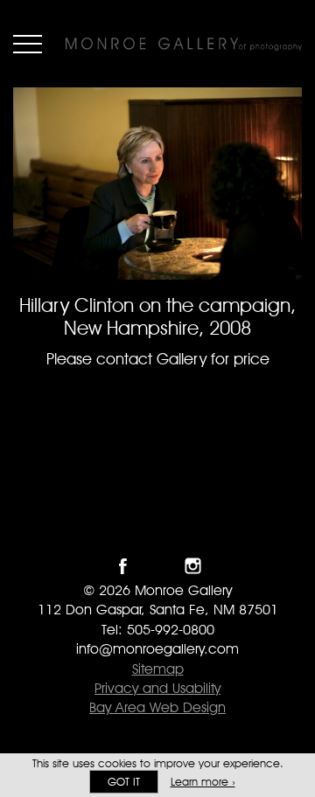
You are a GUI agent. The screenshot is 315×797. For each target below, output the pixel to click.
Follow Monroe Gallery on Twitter (158, 566)
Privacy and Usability (157, 688)
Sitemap (158, 669)
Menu (27, 44)
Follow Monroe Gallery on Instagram (193, 566)
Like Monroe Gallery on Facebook (123, 566)
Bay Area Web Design (157, 707)
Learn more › (203, 781)
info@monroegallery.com (157, 649)
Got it (124, 781)
